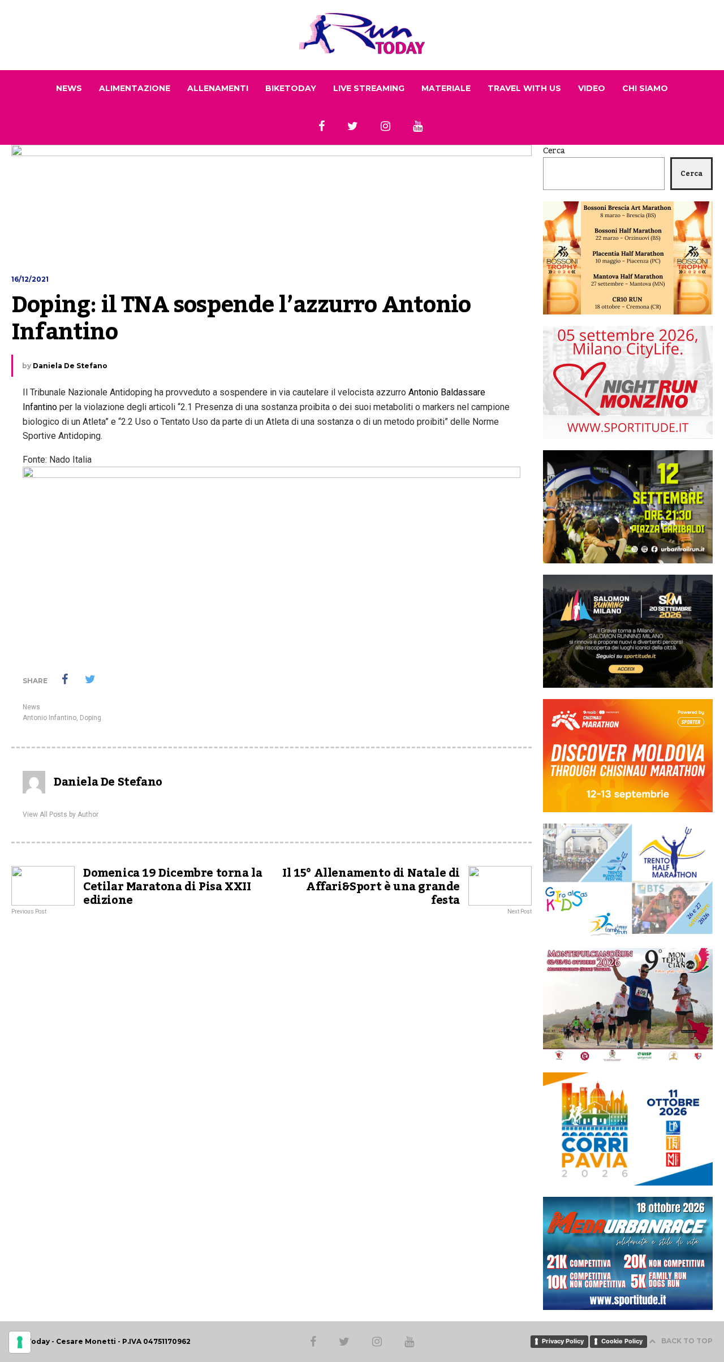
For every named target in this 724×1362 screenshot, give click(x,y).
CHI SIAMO (645, 88)
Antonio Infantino (49, 718)
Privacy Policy (563, 1341)
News (31, 707)
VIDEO (591, 88)
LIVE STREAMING (368, 88)
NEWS (69, 88)
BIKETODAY (290, 88)
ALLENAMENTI (217, 88)
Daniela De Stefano (70, 365)
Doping (90, 718)
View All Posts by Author (60, 814)
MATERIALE (446, 88)
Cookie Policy (622, 1341)
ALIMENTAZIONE (134, 88)
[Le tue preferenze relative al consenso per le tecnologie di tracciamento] (20, 1342)
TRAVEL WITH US (524, 88)
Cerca (554, 151)
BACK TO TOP (687, 1341)
